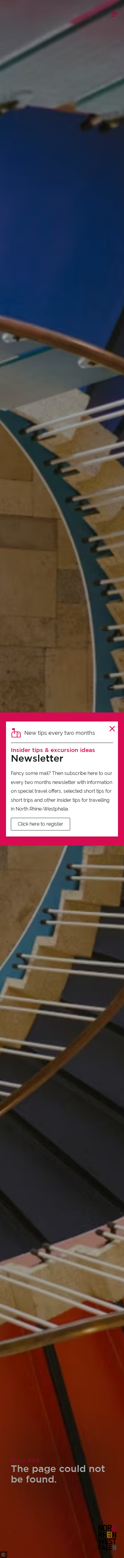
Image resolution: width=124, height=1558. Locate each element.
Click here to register (40, 824)
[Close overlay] (112, 729)
